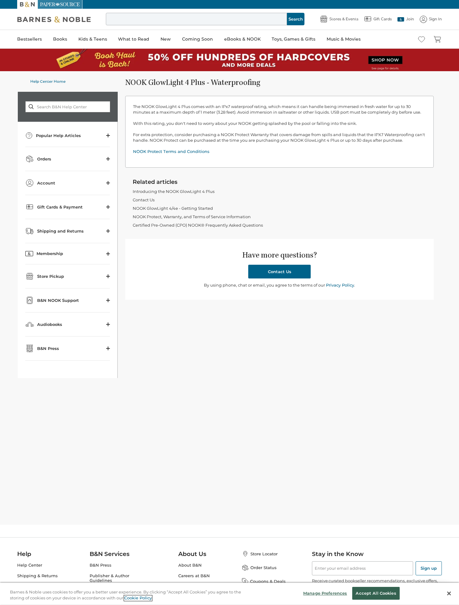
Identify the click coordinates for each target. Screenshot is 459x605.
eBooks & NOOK (242, 39)
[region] (229, 594)
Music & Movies (344, 39)
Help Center (29, 565)
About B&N (190, 565)
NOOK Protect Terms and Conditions (171, 151)
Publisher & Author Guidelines (109, 578)
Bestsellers (29, 39)
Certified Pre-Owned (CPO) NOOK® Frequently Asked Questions (198, 225)
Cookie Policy (138, 598)
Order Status (263, 567)
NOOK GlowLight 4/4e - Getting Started (173, 208)
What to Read (133, 39)
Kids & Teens (92, 39)
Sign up (429, 568)
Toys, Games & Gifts (293, 39)
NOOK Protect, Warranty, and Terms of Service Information (192, 216)
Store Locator (264, 553)
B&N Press (100, 565)
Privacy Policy (340, 285)
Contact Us (144, 199)
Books (60, 39)
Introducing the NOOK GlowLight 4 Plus (174, 191)
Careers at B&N (194, 575)
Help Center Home (48, 81)
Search (296, 19)
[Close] (449, 593)
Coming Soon (197, 39)
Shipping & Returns (37, 575)
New (165, 39)
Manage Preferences (325, 593)
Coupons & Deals (268, 581)
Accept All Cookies (376, 593)
